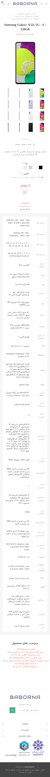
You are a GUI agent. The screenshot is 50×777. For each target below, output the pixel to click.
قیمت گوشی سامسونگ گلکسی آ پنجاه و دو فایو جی (27, 660)
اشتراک (12, 710)
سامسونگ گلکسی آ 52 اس (26, 666)
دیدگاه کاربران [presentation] (25, 209)
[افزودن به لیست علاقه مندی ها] (24, 192)
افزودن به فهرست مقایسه (23, 144)
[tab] (25, 203)
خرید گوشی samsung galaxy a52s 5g (27, 658)
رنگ (26, 163)
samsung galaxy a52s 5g (27, 663)
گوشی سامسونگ (28, 649)
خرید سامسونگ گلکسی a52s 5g (27, 655)
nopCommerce (29, 767)
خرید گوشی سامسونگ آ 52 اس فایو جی (27, 652)
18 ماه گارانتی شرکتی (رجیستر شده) (26, 177)
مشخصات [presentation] (25, 203)
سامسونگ (20, 34)
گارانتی (26, 174)
